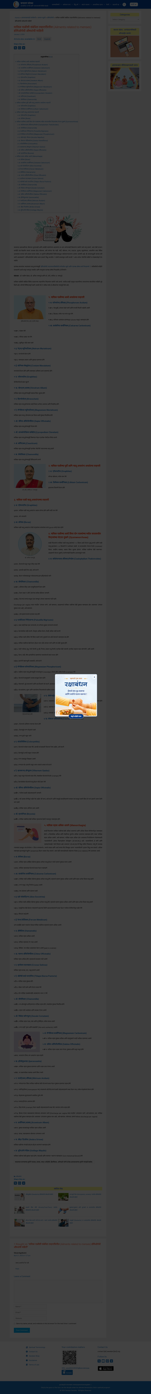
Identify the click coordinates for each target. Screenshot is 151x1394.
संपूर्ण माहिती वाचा (76, 716)
